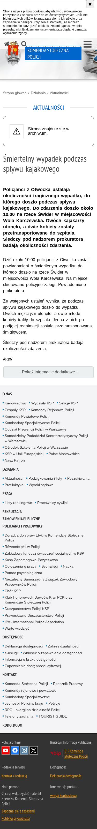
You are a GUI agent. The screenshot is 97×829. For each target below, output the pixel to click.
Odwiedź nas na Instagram (24, 750)
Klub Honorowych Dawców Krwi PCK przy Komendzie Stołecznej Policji (38, 599)
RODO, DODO (12, 725)
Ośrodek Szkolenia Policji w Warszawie (36, 447)
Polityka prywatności (16, 818)
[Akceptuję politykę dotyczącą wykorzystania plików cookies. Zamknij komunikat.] (90, 4)
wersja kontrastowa (63, 795)
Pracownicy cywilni (52, 503)
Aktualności (59, 93)
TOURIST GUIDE (53, 716)
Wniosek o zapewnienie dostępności (52, 653)
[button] (88, 44)
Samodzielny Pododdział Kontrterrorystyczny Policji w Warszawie (46, 438)
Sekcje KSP (68, 403)
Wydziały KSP (42, 403)
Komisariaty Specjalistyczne (27, 697)
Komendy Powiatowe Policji (27, 416)
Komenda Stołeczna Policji (26, 684)
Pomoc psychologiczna (23, 573)
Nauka (68, 566)
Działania (38, 93)
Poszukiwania (78, 478)
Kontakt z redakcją (14, 775)
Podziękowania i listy (45, 478)
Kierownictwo (15, 403)
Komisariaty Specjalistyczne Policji (32, 423)
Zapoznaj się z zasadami (18, 810)
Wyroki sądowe (41, 485)
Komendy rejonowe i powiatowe (30, 690)
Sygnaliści (49, 566)
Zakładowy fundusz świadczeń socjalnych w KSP (44, 553)
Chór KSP (13, 591)
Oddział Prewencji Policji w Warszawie (35, 429)
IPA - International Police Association (34, 622)
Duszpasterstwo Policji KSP (27, 609)
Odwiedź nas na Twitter (33, 750)
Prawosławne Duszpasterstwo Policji (34, 615)
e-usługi (11, 653)
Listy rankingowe (18, 503)
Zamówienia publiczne (21, 519)
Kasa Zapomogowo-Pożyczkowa (31, 560)
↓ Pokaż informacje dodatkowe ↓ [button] (48, 372)
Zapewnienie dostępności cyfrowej (33, 666)
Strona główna (15, 93)
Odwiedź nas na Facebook (15, 750)
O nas (7, 394)
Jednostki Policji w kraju (24, 703)
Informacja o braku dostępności (30, 659)
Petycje (54, 703)
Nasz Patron (15, 460)
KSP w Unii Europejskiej (24, 454)
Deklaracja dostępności (24, 646)
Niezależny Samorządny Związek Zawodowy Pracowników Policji (41, 581)
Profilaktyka (14, 485)
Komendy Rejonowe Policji (52, 410)
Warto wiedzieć (17, 628)
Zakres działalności (63, 646)
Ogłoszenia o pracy (20, 566)
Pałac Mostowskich (64, 454)
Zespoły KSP (15, 410)
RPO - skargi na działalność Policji (32, 710)
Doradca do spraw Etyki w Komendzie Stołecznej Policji (44, 537)
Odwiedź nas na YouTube (6, 750)
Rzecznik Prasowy (68, 684)
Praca (7, 493)
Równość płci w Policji (22, 547)
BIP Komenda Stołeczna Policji (76, 753)
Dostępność (13, 637)
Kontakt (10, 674)
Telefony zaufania (19, 716)
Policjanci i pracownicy (23, 526)
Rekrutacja (12, 511)
